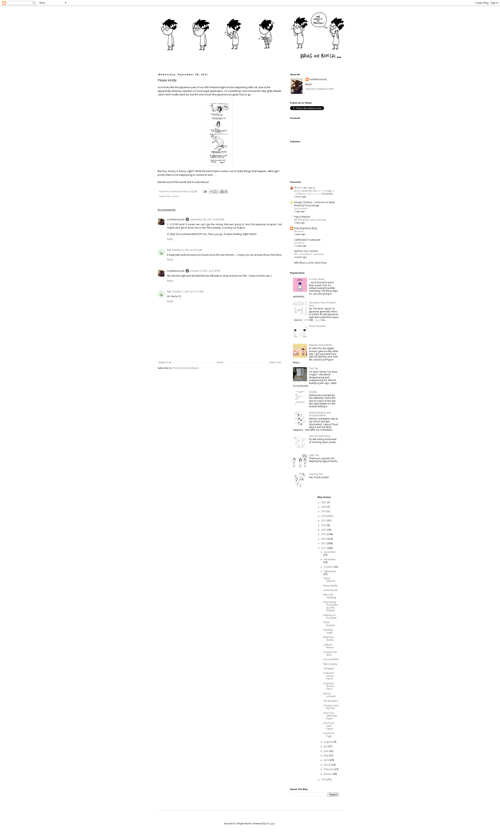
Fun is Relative (331, 659)
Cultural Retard (328, 646)
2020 (324, 506)
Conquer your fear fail (331, 707)
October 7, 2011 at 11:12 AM (187, 291)
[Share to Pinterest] (226, 192)
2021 (324, 502)
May (326, 755)
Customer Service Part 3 (328, 686)
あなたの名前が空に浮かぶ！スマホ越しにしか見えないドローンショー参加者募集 (314, 192)
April (327, 760)
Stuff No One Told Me (306, 251)
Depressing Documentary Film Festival (330, 606)
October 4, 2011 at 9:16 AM (187, 250)
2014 (324, 534)
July (326, 746)
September (330, 571)
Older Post (275, 362)
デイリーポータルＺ (304, 187)
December (330, 552)
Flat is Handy (330, 664)
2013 (324, 539)
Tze (169, 250)
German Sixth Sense (320, 436)
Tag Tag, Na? (316, 474)
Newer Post (165, 362)
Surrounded (300, 208)
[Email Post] (204, 191)
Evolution (299, 242)
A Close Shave (316, 279)
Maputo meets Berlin (320, 345)
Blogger (271, 823)
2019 (324, 511)
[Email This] (211, 192)
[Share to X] (219, 192)
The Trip (313, 368)
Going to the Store (330, 653)
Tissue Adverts (329, 580)
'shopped (328, 668)
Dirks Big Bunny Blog (305, 228)
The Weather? (330, 701)
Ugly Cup (314, 455)
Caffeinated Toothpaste (307, 239)
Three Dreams (329, 624)
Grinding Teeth (328, 631)
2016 (324, 525)
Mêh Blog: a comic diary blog (310, 262)
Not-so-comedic (329, 695)
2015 (324, 529)
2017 (324, 520)
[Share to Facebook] (222, 192)
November (330, 559)
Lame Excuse (330, 590)
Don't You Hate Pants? (328, 725)
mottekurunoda (175, 219)
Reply (170, 239)
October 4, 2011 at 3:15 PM (205, 271)
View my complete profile (319, 89)
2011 (324, 548)
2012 (324, 543)
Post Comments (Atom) (185, 368)
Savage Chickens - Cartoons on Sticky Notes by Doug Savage (314, 204)
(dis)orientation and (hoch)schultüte (320, 414)
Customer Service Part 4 (328, 675)
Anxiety (313, 392)
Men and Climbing (329, 596)
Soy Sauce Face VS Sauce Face (322, 304)
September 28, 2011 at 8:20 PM (207, 219)
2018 (324, 516)
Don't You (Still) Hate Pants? (330, 715)
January (328, 774)
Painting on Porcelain (330, 616)
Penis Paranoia (317, 326)
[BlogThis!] (215, 192)
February (329, 769)
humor (175, 196)
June (326, 751)
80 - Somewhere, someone (309, 254)
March (327, 764)
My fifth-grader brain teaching (310, 219)
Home (220, 362)
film (169, 196)
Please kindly (330, 585)
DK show (298, 231)
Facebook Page (328, 735)
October (329, 566)
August (328, 741)
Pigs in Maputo (302, 216)
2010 (324, 779)
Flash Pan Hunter (328, 639)
